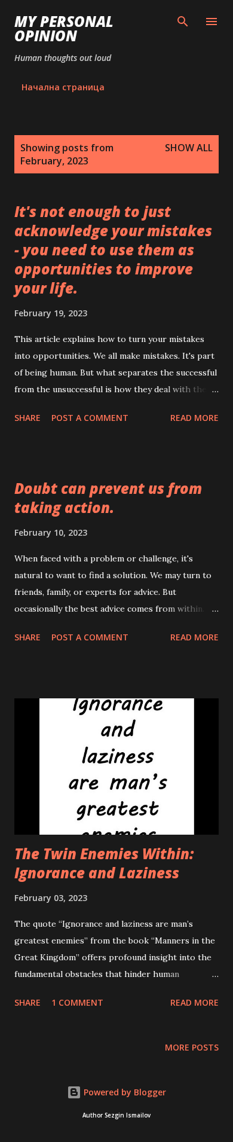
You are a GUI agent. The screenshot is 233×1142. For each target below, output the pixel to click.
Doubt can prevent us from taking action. (108, 497)
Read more (194, 417)
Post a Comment (89, 417)
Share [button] (27, 417)
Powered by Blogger (123, 1092)
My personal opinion (64, 28)
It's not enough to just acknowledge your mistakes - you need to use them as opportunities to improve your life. (113, 249)
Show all (189, 147)
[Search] (183, 21)
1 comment (77, 1002)
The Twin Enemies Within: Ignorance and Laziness (104, 863)
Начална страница (63, 87)
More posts (192, 1047)
